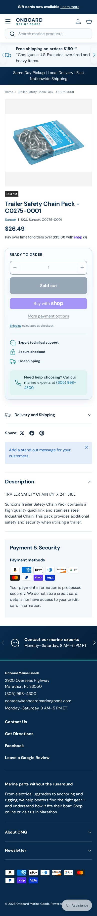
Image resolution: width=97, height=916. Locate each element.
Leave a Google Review (27, 757)
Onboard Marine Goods (32, 904)
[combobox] (48, 33)
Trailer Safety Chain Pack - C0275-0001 (46, 92)
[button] (89, 21)
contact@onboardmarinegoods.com (38, 700)
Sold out (48, 285)
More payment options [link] (48, 316)
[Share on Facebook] (32, 433)
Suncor (10, 220)
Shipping (15, 326)
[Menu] (7, 21)
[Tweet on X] (22, 433)
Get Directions (19, 733)
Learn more (69, 6)
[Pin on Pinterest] (42, 433)
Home (9, 92)
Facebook (14, 745)
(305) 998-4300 (20, 693)
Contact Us (16, 721)
